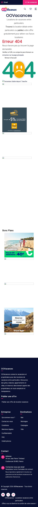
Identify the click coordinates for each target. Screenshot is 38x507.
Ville (22, 429)
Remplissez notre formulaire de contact (19, 469)
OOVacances (18, 486)
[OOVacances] (9, 9)
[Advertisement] (19, 205)
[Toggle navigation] (36, 9)
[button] (30, 9)
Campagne (24, 425)
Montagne (24, 421)
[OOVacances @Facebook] (3, 495)
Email (5, 2)
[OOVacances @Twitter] (8, 495)
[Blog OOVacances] (13, 495)
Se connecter (32, 2)
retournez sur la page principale (13, 55)
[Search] (25, 9)
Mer (21, 417)
